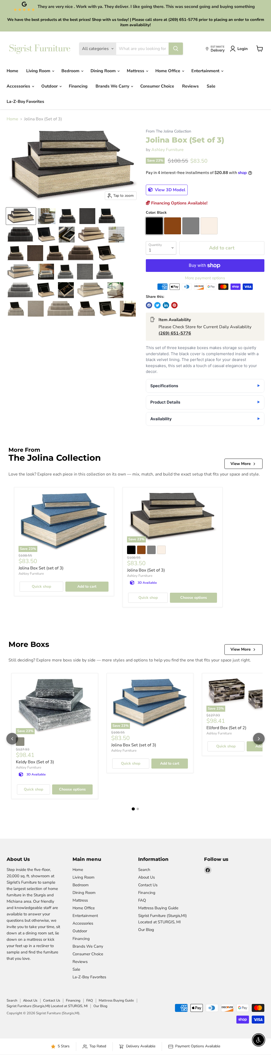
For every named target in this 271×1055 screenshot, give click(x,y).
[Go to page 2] (138, 809)
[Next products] (259, 739)
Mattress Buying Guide (158, 908)
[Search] (176, 49)
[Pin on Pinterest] (174, 305)
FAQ (142, 900)
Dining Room (104, 71)
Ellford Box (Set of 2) (226, 728)
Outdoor (50, 86)
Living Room (38, 71)
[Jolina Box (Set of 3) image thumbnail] (21, 216)
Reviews (190, 86)
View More (241, 463)
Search (144, 869)
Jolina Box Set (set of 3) (41, 568)
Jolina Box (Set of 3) (146, 570)
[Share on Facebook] (149, 305)
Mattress (136, 71)
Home (12, 71)
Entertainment (205, 71)
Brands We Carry (113, 86)
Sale (211, 86)
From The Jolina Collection (168, 131)
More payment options (205, 278)
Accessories (19, 86)
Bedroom (70, 71)
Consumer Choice (157, 86)
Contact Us (147, 885)
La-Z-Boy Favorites (25, 101)
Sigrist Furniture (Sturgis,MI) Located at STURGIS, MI (47, 1006)
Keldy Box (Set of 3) (35, 762)
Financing (78, 86)
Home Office (168, 71)
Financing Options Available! (178, 203)
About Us (146, 877)
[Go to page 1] (133, 809)
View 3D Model (169, 190)
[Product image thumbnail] (46, 216)
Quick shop (41, 586)
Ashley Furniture (167, 150)
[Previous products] (12, 739)
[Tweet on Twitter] (157, 305)
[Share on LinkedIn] (166, 305)
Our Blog (146, 929)
